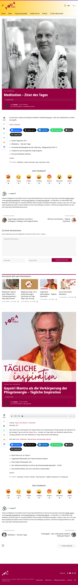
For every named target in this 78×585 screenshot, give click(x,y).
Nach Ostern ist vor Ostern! (21, 455)
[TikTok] (75, 573)
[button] (3, 5)
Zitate (48, 162)
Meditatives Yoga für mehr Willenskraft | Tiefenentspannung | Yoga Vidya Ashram (9, 295)
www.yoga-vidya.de (45, 439)
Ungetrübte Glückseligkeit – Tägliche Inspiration (48, 294)
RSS (17, 425)
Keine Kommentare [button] (67, 546)
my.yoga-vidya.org (29, 200)
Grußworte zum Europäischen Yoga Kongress (27, 151)
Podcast (6, 384)
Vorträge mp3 (64, 477)
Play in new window (21, 423)
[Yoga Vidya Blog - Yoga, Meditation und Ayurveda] (10, 5)
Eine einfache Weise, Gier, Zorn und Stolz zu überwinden (30, 469)
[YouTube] (70, 573)
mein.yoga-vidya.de (43, 200)
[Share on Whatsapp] (4, 133)
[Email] (4, 142)
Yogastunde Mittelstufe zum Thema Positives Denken (30, 459)
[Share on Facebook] (4, 124)
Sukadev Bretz (32, 432)
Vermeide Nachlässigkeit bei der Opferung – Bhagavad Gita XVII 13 (34, 147)
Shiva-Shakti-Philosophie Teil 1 (22, 462)
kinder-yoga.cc (70, 198)
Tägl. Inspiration (9, 90)
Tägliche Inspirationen (52, 477)
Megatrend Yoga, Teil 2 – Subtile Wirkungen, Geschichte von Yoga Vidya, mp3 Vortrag (29, 295)
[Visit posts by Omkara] (7, 105)
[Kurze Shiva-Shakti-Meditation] (67, 284)
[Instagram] (73, 573)
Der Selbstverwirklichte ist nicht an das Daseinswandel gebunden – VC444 (37, 465)
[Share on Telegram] (4, 137)
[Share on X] (4, 128)
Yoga (36, 162)
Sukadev (32, 477)
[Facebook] (68, 573)
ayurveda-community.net (13, 200)
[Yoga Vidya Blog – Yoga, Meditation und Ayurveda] (5, 573)
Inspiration (20, 477)
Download (32, 423)
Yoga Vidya (42, 162)
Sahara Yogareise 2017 (19, 141)
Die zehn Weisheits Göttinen (21, 154)
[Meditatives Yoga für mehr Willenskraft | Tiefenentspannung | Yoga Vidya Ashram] (10, 284)
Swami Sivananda (14, 124)
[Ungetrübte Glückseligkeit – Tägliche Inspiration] (48, 284)
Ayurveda (33, 439)
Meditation (20, 162)
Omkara (15, 104)
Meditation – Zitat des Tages (21, 144)
